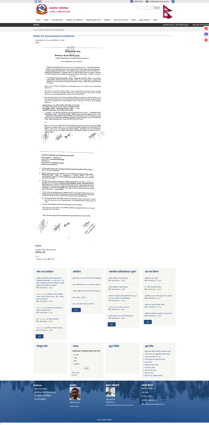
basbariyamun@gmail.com (154, 404)
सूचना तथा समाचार (40, 389)
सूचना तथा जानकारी (121, 20)
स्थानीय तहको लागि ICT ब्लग (153, 357)
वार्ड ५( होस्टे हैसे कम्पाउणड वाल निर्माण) (83, 304)
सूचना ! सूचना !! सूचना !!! (79, 297)
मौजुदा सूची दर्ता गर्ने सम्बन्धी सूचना (196, 25)
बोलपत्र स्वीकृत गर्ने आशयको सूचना (118, 278)
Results (74, 375)
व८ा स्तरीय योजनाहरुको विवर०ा (153, 287)
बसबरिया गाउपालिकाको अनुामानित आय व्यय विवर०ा (158, 313)
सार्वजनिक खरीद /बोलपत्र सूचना (45, 392)
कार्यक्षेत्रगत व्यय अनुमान (151, 278)
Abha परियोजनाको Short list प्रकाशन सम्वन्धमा (86, 284)
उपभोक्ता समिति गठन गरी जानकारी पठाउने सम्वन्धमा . (86, 291)
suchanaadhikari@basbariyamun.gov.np (119, 405)
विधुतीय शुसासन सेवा (93, 20)
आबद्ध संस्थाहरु (144, 20)
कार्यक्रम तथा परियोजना (74, 20)
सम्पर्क (155, 20)
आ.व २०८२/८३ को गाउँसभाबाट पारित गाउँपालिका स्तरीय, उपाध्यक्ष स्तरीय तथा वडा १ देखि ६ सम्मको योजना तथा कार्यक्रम (49, 296)
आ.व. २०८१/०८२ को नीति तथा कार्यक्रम (47, 319)
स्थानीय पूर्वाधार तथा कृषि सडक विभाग (155, 359)
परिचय (46, 20)
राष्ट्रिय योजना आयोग (150, 370)
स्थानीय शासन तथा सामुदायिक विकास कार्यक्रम (157, 354)
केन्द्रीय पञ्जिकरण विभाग (151, 365)
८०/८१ (37, 256)
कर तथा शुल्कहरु (40, 399)
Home (35, 30)
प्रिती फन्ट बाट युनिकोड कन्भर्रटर (154, 375)
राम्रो (75, 358)
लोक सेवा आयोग (149, 373)
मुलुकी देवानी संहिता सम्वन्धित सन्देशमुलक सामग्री (158, 351)
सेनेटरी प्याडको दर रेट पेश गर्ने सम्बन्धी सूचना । (121, 316)
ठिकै (75, 361)
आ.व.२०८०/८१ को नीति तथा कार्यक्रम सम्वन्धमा (49, 328)
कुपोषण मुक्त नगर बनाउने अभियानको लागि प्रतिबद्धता (86, 278)
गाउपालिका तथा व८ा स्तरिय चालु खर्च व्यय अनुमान (158, 296)
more (76, 310)
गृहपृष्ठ (38, 20)
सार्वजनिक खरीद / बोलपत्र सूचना (45, 250)
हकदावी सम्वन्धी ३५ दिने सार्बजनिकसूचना (169, 25)
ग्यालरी (133, 20)
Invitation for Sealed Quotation (119, 307)
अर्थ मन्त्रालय (148, 362)
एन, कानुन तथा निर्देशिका (42, 396)
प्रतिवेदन (107, 20)
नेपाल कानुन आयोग (150, 367)
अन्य (39, 336)
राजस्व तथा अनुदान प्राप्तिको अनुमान (155, 305)
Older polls (75, 372)
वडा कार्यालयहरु (57, 20)
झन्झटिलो (76, 364)
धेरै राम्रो (76, 355)
